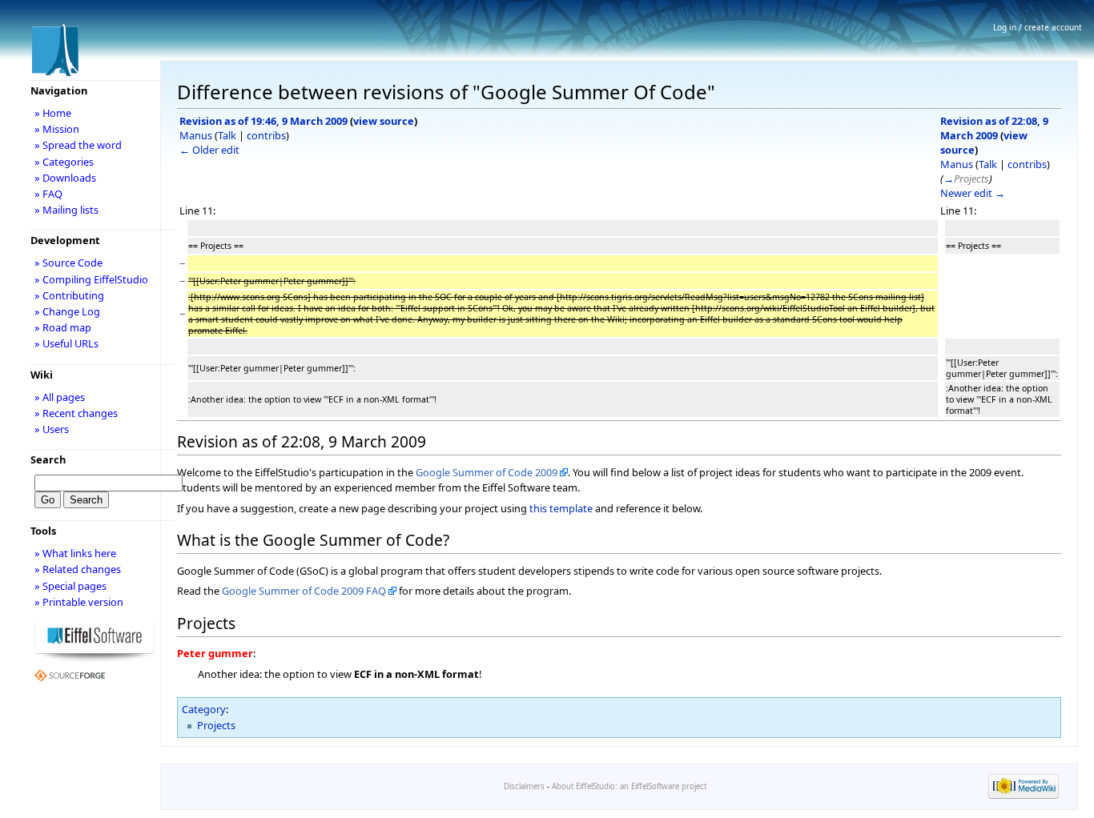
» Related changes (77, 569)
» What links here (75, 553)
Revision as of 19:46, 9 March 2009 (263, 121)
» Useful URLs (66, 343)
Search (48, 459)
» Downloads (65, 177)
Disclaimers (524, 786)
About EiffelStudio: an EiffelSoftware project (629, 786)
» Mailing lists (66, 209)
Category (204, 709)
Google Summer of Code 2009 (486, 472)
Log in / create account (1037, 27)
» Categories (64, 161)
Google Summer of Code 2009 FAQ (304, 590)
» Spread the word (78, 145)
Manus (195, 135)
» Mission (56, 129)
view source (383, 121)
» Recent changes (76, 413)
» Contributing (69, 295)
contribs (266, 135)
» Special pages (70, 586)
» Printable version (78, 602)
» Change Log (67, 311)
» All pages (59, 397)
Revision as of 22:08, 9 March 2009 (994, 128)
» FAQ (48, 193)
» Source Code (68, 262)
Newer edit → (972, 193)
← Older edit (209, 149)
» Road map (62, 327)
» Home (52, 113)
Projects (216, 725)
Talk (227, 135)
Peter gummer (215, 653)
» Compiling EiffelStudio (91, 279)
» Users (51, 429)
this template (561, 508)
